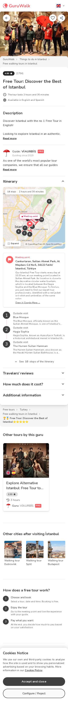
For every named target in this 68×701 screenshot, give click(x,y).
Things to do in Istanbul (33, 59)
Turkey (24, 409)
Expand (15, 243)
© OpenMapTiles (33, 244)
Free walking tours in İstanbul (20, 414)
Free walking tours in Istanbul (20, 63)
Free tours (9, 409)
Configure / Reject (34, 693)
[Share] (61, 18)
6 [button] (49, 201)
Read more (10, 138)
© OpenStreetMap (52, 244)
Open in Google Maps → (27, 302)
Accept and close (34, 682)
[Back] (6, 18)
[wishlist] (52, 18)
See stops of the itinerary (36, 361)
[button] (29, 224)
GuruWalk (9, 59)
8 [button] (18, 231)
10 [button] (41, 219)
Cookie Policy (33, 670)
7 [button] (25, 228)
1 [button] (24, 233)
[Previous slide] (9, 37)
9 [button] (29, 234)
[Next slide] (59, 37)
